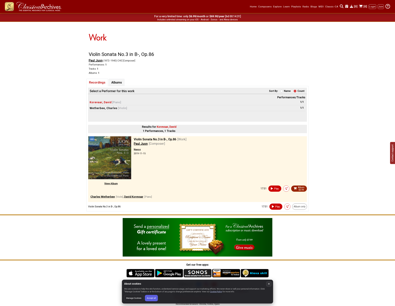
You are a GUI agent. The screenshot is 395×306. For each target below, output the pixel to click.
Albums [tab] (116, 82)
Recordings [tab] (97, 82)
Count (300, 91)
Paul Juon (96, 60)
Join (380, 6)
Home (253, 6)
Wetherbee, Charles (103, 108)
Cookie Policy (216, 291)
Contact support (392, 153)
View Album (111, 183)
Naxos (137, 149)
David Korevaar (133, 196)
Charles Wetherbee (102, 196)
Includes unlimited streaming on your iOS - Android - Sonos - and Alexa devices (197, 19)
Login (372, 6)
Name (287, 91)
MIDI (321, 6)
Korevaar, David (101, 102)
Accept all (151, 298)
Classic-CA (331, 6)
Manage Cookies (133, 298)
